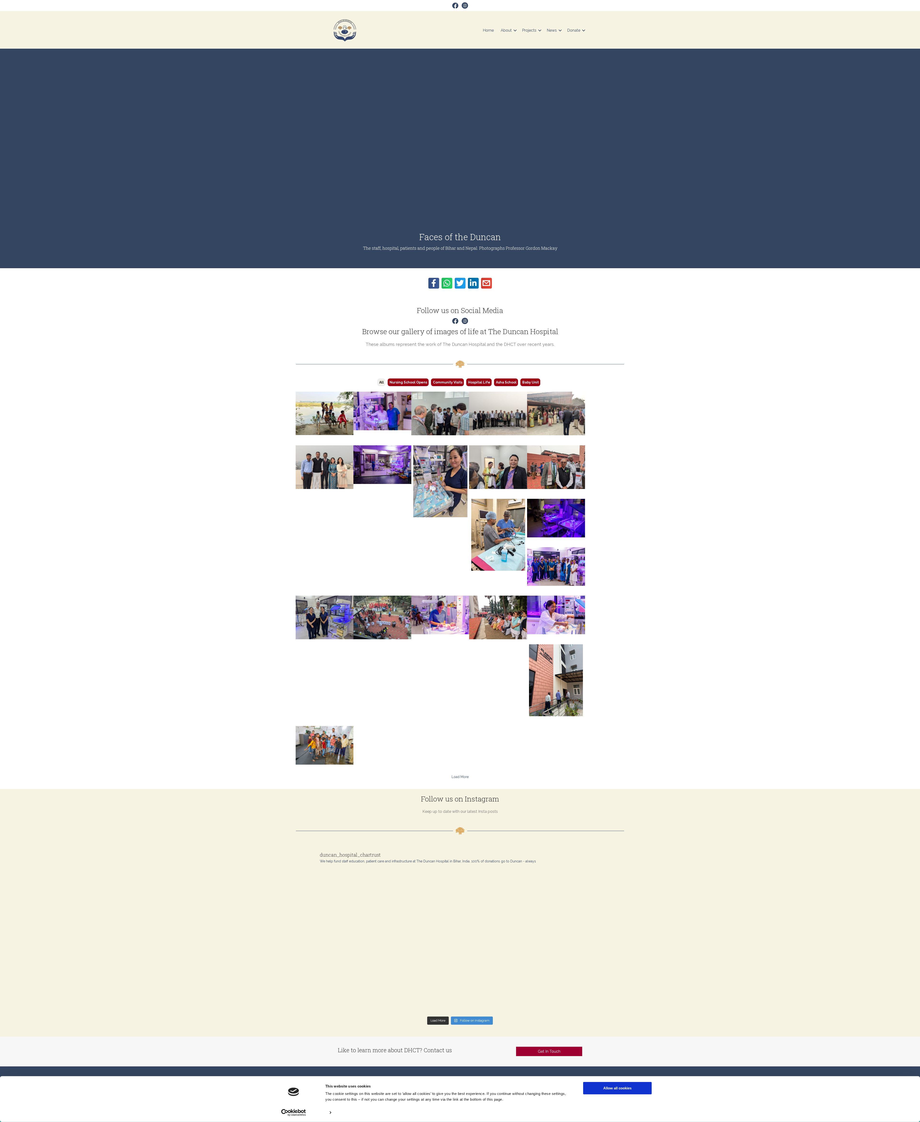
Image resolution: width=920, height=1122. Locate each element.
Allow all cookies (617, 1088)
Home (488, 30)
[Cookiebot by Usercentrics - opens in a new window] (294, 1112)
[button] (515, 30)
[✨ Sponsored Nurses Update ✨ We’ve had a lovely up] (419, 942)
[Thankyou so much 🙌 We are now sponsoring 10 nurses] (501, 942)
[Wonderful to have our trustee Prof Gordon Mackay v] (336, 942)
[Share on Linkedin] (473, 283)
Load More (460, 777)
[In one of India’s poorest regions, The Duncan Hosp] (501, 990)
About (506, 30)
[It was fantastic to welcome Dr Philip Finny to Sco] (584, 942)
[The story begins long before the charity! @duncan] (419, 895)
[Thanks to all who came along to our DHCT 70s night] (419, 990)
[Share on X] (460, 283)
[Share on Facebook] (433, 283)
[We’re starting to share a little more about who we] (501, 895)
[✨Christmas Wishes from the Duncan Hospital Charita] (584, 895)
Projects (529, 30)
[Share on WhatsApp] (447, 283)
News (552, 30)
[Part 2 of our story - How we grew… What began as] (336, 895)
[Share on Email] (486, 283)
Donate (573, 30)
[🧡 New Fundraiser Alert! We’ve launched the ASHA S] (336, 990)
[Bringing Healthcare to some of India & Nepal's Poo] (584, 990)
